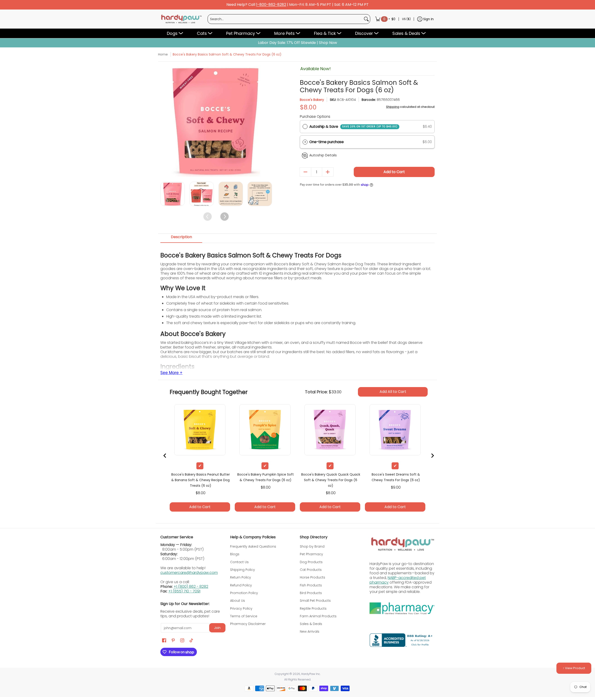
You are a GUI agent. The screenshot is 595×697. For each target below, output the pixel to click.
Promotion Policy (244, 593)
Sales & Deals (311, 623)
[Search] (366, 19)
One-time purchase (326, 141)
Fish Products (311, 585)
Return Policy (240, 577)
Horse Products (312, 577)
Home (163, 54)
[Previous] (164, 121)
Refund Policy (241, 585)
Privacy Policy (241, 608)
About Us (237, 600)
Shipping (392, 107)
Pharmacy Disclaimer (248, 623)
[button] (367, 142)
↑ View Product (574, 668)
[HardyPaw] (181, 19)
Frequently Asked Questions (253, 546)
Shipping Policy (242, 569)
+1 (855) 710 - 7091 (184, 591)
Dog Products (311, 562)
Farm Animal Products (318, 616)
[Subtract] (305, 172)
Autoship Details (323, 155)
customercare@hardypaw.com (189, 572)
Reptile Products (313, 608)
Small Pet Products (315, 600)
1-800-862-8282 (271, 4)
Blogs (234, 554)
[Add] (327, 172)
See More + (171, 373)
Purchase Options (315, 116)
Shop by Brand (312, 546)
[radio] (305, 126)
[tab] (181, 238)
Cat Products (311, 569)
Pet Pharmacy (311, 554)
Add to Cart (394, 171)
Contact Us (239, 562)
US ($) (406, 19)
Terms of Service (243, 616)
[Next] (267, 121)
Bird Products (311, 593)
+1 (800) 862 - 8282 (191, 586)
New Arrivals (309, 631)
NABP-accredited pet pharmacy (398, 580)
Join (217, 627)
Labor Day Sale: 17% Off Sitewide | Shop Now (297, 42)
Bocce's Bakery (312, 99)
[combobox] (285, 19)
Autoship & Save (353, 126)
